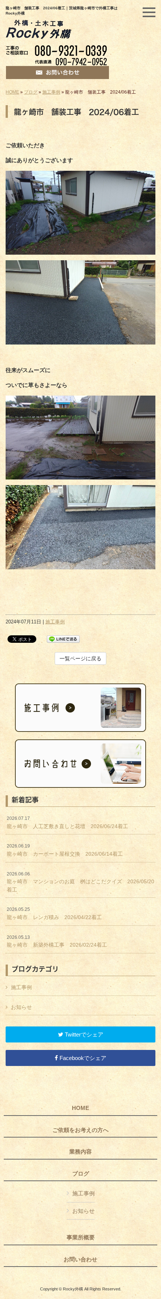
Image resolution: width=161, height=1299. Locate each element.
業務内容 (80, 1152)
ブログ (30, 92)
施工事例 (51, 92)
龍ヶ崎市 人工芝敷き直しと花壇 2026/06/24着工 (67, 822)
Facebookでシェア (82, 1058)
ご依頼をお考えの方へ (80, 1130)
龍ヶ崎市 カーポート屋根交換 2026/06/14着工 (65, 850)
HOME (12, 92)
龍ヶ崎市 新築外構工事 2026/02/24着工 (57, 941)
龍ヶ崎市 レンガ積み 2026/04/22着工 (57, 913)
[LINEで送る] (63, 638)
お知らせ (21, 1007)
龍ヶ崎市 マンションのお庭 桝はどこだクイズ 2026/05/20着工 (80, 882)
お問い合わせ (80, 1259)
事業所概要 (81, 1237)
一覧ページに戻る (80, 658)
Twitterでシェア (83, 1034)
